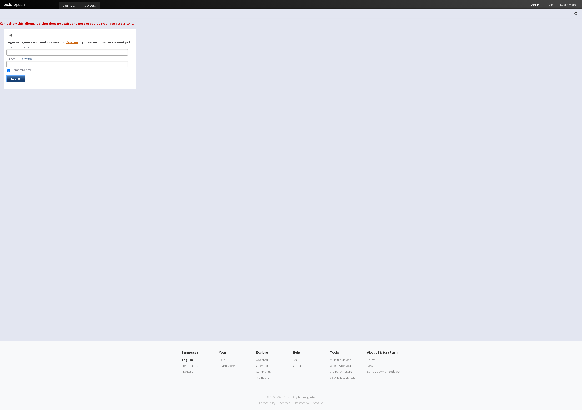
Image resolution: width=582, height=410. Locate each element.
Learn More (568, 4)
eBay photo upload (343, 377)
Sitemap (285, 403)
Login (535, 4)
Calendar (262, 366)
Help (550, 4)
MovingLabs (306, 397)
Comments (263, 372)
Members (262, 377)
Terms (371, 360)
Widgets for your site (343, 366)
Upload (90, 5)
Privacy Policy (267, 403)
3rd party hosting (341, 372)
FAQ (296, 360)
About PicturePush (382, 352)
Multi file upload (340, 360)
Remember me (21, 70)
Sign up (72, 42)
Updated (262, 360)
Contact (298, 366)
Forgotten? (27, 58)
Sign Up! (69, 5)
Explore (262, 352)
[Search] (576, 13)
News (370, 366)
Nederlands (190, 366)
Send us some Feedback (383, 372)
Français (187, 372)
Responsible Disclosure (309, 403)
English (187, 360)
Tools (334, 352)
